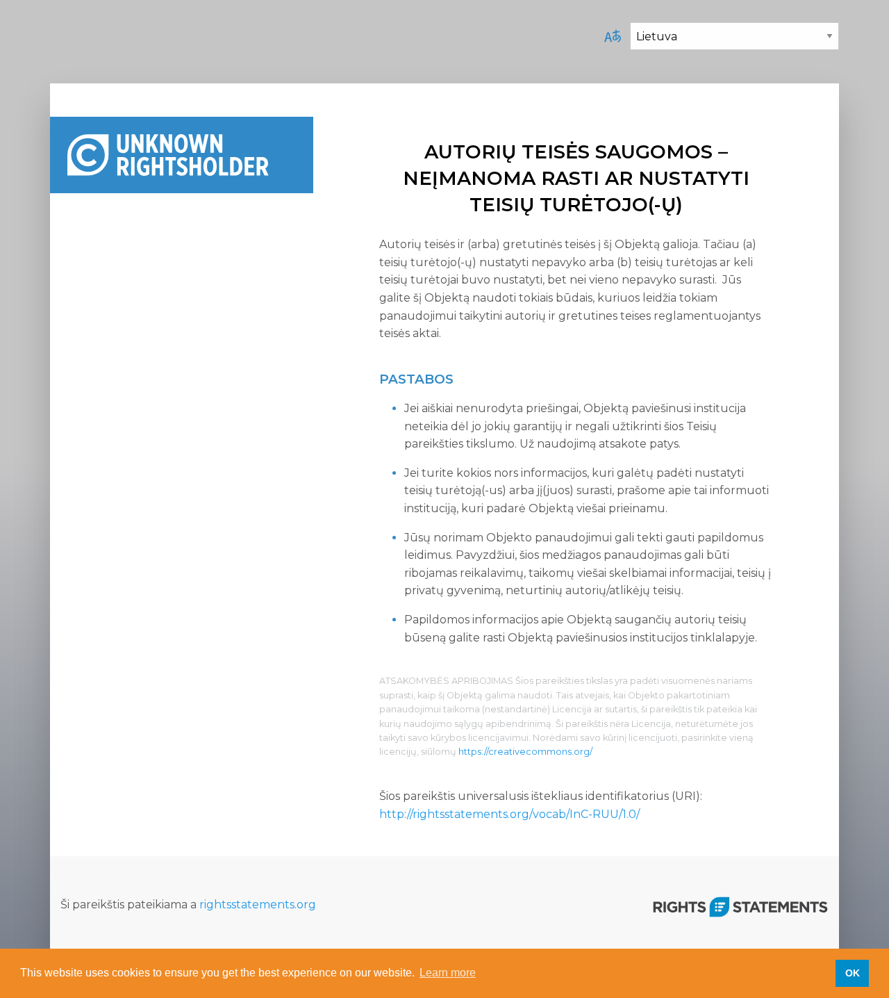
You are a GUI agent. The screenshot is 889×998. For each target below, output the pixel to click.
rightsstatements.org (257, 904)
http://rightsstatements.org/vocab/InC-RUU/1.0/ (509, 814)
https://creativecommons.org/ (525, 751)
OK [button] (852, 973)
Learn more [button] (447, 973)
